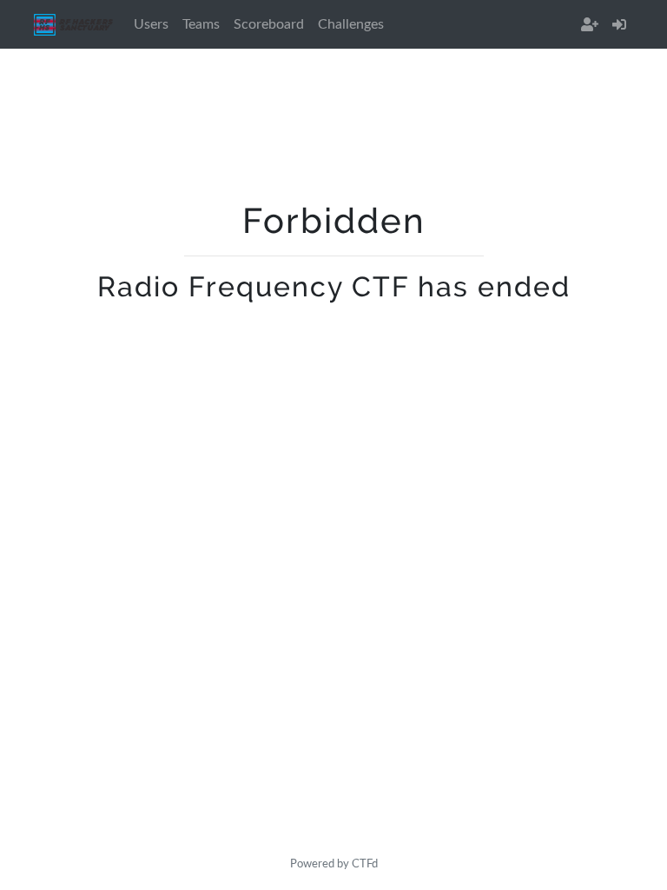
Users (151, 24)
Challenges (351, 24)
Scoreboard (269, 24)
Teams (201, 24)
